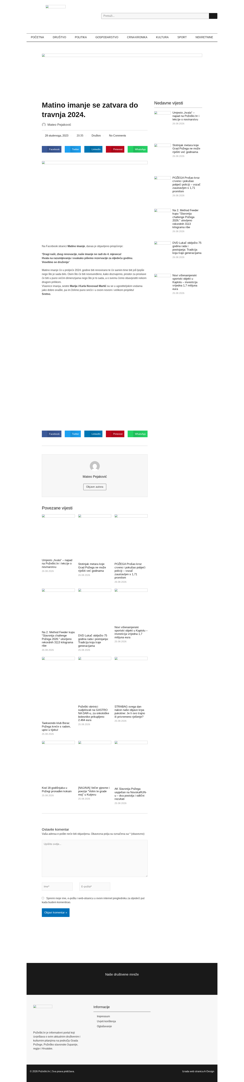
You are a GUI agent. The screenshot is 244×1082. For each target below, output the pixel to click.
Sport (182, 37)
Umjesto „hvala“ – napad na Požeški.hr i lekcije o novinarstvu (57, 564)
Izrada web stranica (192, 1071)
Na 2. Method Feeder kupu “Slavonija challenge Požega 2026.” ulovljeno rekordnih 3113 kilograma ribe (58, 639)
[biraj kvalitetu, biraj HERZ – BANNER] (122, 73)
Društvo (59, 37)
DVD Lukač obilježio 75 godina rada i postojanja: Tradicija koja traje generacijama (93, 640)
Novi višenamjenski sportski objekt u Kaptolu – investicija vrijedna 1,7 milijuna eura (131, 632)
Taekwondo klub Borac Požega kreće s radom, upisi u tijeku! (56, 726)
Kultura (162, 37)
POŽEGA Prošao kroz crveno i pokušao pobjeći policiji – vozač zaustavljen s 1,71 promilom (130, 570)
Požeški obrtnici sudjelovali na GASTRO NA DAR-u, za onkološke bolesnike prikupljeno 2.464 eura (93, 713)
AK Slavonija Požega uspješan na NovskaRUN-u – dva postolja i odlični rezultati (131, 794)
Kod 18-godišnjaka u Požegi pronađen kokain (57, 789)
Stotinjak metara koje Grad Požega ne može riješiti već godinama (92, 567)
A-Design (209, 1071)
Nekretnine (204, 37)
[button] (51, 149)
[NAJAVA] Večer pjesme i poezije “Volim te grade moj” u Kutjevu (94, 791)
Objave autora (94, 486)
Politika (81, 37)
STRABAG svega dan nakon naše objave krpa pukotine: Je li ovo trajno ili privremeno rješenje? (130, 711)
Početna (37, 37)
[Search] (213, 16)
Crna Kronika (137, 37)
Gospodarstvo (106, 37)
